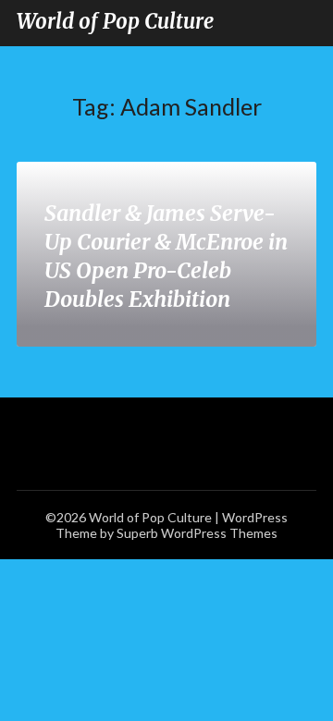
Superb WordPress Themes (197, 533)
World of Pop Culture (115, 21)
